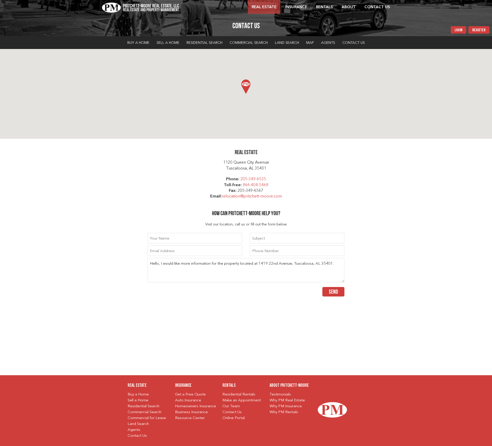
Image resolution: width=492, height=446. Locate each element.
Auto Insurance (188, 400)
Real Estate (264, 7)
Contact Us (377, 7)
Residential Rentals (238, 395)
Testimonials (280, 395)
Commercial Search (249, 43)
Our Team (231, 406)
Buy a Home (138, 43)
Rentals (324, 7)
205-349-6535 (253, 179)
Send (333, 292)
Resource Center (190, 418)
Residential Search (204, 43)
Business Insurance (191, 412)
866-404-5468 (255, 185)
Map (310, 43)
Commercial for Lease (147, 418)
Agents (328, 43)
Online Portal (233, 418)
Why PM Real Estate (287, 400)
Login (458, 30)
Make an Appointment (241, 400)
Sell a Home (168, 43)
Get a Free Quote (190, 395)
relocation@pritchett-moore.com (252, 196)
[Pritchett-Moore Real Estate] (140, 7)
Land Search (287, 43)
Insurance (296, 7)
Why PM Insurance (286, 406)
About (349, 7)
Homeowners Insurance (195, 406)
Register (479, 30)
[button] (245, 87)
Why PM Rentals (284, 412)
